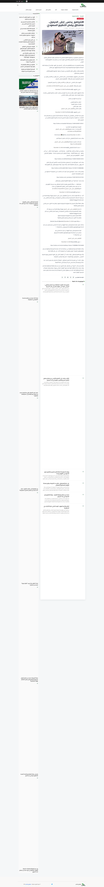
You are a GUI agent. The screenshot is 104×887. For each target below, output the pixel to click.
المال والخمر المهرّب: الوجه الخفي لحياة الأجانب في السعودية (56, 507)
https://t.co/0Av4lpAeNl (75, 144)
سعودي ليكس (28, 884)
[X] (71, 277)
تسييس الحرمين (38, 10)
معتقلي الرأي (48, 10)
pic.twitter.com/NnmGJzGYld (53, 86)
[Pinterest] (65, 277)
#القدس (62, 82)
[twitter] (27, 1)
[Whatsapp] (62, 277)
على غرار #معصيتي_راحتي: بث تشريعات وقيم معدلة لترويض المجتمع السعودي (56, 484)
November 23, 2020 (60, 89)
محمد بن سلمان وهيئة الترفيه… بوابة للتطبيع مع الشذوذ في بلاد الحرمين (56, 495)
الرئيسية (82, 16)
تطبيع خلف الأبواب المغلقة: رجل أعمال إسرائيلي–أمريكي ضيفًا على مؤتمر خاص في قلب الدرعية (56, 285)
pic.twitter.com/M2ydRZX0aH (74, 131)
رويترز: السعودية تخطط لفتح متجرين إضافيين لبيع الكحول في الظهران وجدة (56, 473)
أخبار (56, 10)
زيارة (58, 57)
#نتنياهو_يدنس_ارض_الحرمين (66, 86)
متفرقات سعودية (64, 10)
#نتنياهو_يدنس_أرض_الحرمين (61, 142)
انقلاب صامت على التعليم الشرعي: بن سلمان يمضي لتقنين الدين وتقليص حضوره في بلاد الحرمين (56, 379)
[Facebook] (73, 277)
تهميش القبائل (28, 10)
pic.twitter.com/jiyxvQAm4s (58, 189)
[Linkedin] (68, 277)
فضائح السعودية (75, 10)
